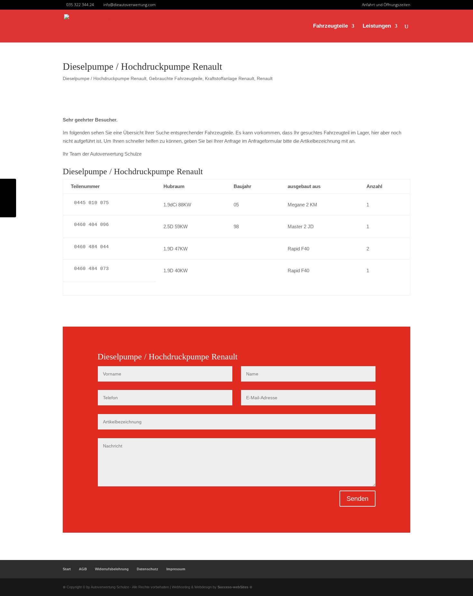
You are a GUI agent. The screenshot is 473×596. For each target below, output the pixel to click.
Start (67, 569)
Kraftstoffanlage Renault (229, 78)
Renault (265, 78)
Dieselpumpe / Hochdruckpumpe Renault (104, 78)
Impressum (175, 569)
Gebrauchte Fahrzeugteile (175, 78)
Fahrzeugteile (330, 26)
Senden (357, 498)
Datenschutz (147, 569)
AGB (83, 569)
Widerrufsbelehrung (112, 569)
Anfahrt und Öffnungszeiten (386, 5)
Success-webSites (233, 587)
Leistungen (377, 26)
